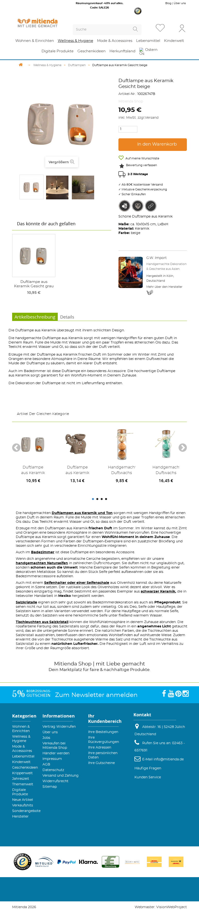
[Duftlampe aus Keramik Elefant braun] (77, 444)
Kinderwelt (21, 762)
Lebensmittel (23, 756)
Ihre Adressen (99, 747)
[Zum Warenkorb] (172, 28)
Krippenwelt (22, 773)
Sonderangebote (26, 811)
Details (67, 317)
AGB (46, 764)
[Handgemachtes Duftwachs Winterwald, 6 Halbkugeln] (166, 444)
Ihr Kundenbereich (105, 718)
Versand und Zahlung (60, 775)
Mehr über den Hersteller (164, 286)
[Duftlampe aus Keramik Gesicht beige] (31, 187)
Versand (151, 117)
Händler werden (55, 753)
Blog (168, 3)
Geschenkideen (25, 767)
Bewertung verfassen (141, 165)
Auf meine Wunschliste (142, 158)
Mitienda (65, 663)
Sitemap (49, 786)
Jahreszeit (20, 778)
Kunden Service (147, 777)
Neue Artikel (22, 800)
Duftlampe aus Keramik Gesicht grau (34, 284)
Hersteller (20, 816)
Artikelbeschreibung (35, 317)
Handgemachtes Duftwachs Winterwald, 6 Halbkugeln (166, 471)
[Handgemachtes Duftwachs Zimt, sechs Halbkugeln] (121, 444)
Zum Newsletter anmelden (96, 695)
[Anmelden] (182, 28)
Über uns (180, 3)
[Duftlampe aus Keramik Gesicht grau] (33, 255)
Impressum (52, 759)
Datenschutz (53, 770)
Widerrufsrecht (55, 781)
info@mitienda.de (169, 759)
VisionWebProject (171, 907)
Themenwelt (22, 784)
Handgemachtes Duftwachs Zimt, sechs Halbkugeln (121, 471)
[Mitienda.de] (37, 23)
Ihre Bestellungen (103, 732)
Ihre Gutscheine (101, 763)
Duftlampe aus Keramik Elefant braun (77, 471)
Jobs (46, 738)
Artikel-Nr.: (127, 94)
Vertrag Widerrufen (59, 726)
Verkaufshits (22, 805)
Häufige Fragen (147, 768)
